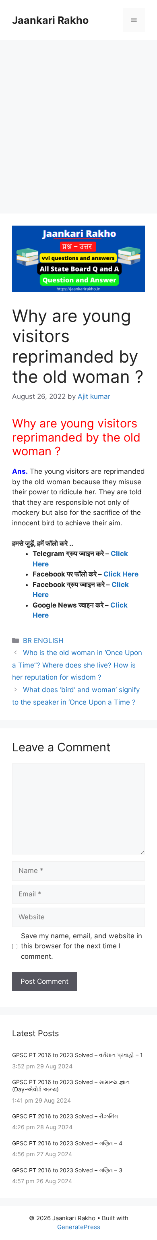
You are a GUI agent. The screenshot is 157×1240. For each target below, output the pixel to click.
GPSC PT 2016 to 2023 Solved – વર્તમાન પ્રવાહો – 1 (77, 1054)
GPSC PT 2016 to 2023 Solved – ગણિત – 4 (67, 1143)
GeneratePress (78, 1227)
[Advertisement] (78, 122)
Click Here (120, 574)
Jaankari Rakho (50, 20)
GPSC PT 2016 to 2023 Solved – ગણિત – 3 (67, 1170)
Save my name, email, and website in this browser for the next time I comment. (81, 946)
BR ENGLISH (43, 641)
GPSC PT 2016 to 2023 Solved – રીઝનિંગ (65, 1116)
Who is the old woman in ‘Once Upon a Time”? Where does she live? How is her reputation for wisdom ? (77, 665)
